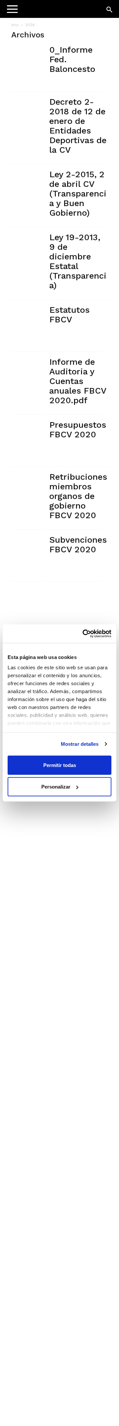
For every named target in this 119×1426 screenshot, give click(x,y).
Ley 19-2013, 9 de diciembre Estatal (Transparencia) (77, 261)
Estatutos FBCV (69, 314)
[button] (109, 10)
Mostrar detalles (80, 744)
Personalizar (55, 787)
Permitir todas (59, 765)
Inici (15, 25)
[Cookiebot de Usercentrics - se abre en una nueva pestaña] (84, 634)
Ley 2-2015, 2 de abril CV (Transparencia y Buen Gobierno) (77, 193)
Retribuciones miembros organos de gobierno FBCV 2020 (78, 496)
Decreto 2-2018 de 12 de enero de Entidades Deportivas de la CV (77, 126)
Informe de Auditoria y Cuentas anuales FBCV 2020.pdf (77, 381)
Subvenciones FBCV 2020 (78, 544)
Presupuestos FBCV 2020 (77, 429)
